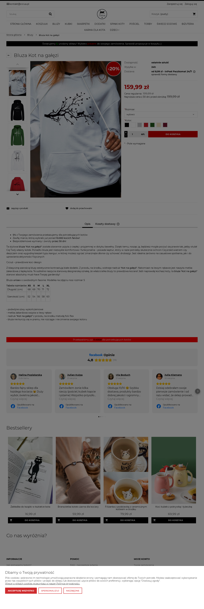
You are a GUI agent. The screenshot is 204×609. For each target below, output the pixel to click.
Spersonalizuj (50, 590)
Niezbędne (72, 590)
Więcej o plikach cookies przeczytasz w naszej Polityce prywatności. (42, 583)
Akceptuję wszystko (21, 590)
